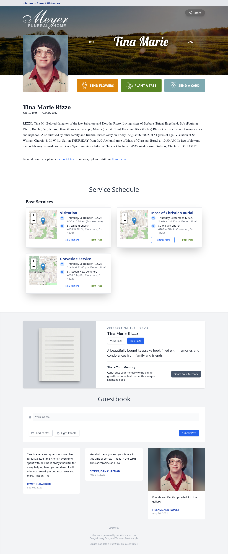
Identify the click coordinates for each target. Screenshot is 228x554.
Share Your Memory (186, 374)
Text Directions (71, 239)
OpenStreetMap (118, 543)
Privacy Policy (104, 538)
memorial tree (66, 159)
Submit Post (189, 433)
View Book (116, 341)
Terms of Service (123, 538)
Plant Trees (96, 239)
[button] (43, 221)
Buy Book (135, 341)
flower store (119, 159)
